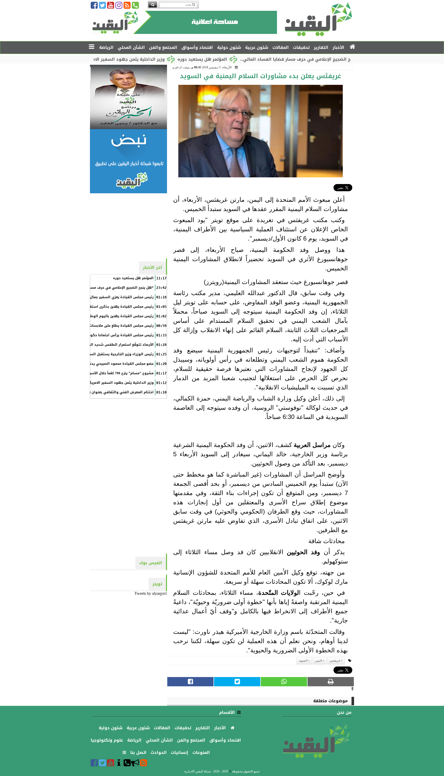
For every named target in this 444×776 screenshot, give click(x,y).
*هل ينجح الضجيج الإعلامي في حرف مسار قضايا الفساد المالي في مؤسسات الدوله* (85, 288)
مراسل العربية (312, 444)
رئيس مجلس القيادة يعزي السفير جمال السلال (116, 297)
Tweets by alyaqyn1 (150, 593)
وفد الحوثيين (303, 552)
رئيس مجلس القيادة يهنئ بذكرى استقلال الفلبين (113, 307)
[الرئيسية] (352, 47)
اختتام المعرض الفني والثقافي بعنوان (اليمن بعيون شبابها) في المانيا (96, 392)
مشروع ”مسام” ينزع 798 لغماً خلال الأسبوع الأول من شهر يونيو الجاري (97, 373)
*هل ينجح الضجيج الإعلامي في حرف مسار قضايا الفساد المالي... (329, 59)
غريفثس (335, 660)
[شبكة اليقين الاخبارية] (128, 97)
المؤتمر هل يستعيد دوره (228, 59)
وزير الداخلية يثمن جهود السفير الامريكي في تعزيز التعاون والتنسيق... (120, 59)
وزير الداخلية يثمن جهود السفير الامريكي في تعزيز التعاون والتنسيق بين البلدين (88, 383)
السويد (303, 660)
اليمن (318, 660)
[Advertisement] (128, 225)
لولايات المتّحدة (278, 592)
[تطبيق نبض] (128, 161)
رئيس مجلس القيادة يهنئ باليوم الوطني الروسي (113, 316)
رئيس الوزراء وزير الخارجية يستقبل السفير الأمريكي (111, 354)
